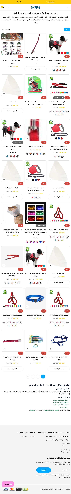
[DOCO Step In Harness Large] (59, 213)
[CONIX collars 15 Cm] (59, 257)
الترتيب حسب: (7, 29)
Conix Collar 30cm (12, 102)
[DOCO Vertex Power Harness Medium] (59, 44)
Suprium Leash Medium (35, 146)
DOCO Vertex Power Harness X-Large (35, 274)
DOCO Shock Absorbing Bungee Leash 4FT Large (59, 103)
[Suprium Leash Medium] (35, 130)
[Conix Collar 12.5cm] (59, 171)
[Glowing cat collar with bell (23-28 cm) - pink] (35, 44)
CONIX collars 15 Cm (58, 273)
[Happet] (35, 7)
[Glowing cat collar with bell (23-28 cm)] (35, 341)
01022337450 (66, 444)
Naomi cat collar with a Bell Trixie (12, 61)
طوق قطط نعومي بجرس (60, 400)
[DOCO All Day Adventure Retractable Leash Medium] (59, 130)
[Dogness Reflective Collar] (35, 298)
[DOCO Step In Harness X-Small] (59, 298)
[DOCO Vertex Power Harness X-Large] (35, 257)
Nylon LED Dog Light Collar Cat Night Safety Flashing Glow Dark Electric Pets (35, 232)
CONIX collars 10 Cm (12, 188)
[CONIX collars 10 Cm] (12, 171)
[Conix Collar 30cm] (12, 85)
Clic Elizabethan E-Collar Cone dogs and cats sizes (12, 230)
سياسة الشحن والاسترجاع (28, 436)
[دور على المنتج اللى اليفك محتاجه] (7, 7)
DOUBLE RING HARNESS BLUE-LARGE (58, 358)
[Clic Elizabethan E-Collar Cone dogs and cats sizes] (12, 213)
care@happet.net (65, 446)
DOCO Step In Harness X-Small (59, 315)
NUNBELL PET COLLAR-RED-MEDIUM (12, 358)
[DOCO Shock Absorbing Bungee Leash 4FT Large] (59, 85)
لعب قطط (32, 410)
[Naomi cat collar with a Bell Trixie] (12, 44)
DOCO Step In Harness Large (58, 229)
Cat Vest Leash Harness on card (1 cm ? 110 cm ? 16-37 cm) (35, 103)
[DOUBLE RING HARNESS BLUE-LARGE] (59, 341)
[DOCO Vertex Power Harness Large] (12, 130)
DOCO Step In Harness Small (12, 315)
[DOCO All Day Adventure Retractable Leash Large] (35, 171)
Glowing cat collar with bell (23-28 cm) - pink (35, 58)
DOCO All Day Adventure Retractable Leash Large (35, 189)
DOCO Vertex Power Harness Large (12, 147)
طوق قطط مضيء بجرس (61, 405)
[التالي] (28, 377)
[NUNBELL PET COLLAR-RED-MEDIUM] (12, 341)
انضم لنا (43, 470)
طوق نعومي (64, 407)
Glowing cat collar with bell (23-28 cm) (35, 358)
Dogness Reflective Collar (35, 315)
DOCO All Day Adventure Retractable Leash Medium (59, 147)
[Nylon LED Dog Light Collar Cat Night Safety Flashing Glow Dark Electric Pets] (35, 213)
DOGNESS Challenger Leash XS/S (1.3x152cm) (12, 274)
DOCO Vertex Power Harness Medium (58, 61)
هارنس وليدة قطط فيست (60, 402)
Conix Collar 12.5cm (58, 188)
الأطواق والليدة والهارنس (51, 410)
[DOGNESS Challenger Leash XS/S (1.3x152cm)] (12, 257)
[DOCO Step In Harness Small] (12, 298)
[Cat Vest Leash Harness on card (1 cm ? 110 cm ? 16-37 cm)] (35, 85)
